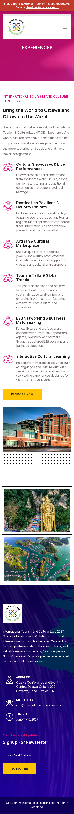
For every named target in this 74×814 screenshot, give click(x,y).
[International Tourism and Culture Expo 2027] (16, 27)
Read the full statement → (42, 7)
